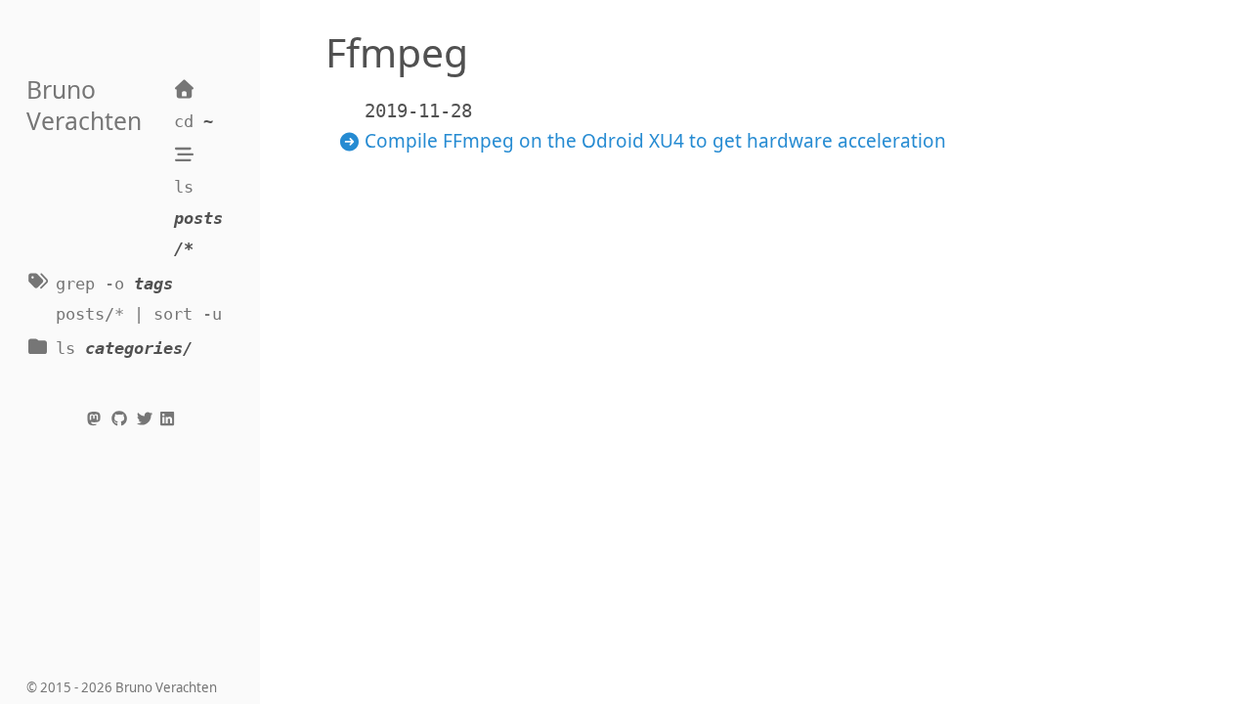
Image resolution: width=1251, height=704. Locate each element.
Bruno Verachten (84, 105)
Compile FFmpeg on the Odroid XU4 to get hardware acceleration (655, 141)
